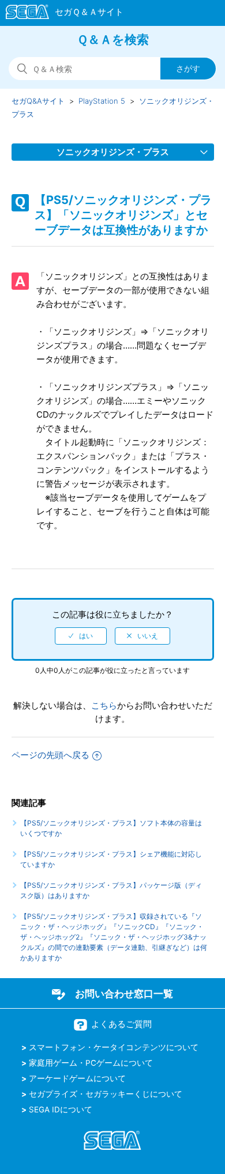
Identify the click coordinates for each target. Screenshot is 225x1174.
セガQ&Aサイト (38, 100)
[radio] (81, 636)
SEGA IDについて (60, 1109)
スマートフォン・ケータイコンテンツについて (113, 1047)
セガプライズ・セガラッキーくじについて (105, 1094)
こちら (104, 705)
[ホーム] (59, 14)
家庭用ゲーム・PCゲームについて (91, 1062)
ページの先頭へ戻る (50, 754)
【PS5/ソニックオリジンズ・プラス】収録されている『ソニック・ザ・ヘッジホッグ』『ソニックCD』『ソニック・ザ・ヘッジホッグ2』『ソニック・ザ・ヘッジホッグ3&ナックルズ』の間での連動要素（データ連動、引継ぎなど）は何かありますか (113, 937)
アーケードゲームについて (77, 1078)
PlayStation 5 (101, 100)
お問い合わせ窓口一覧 (124, 993)
